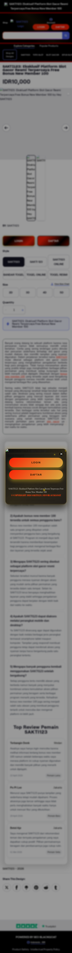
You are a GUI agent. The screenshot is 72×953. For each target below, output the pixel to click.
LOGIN (36, 462)
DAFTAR (36, 474)
